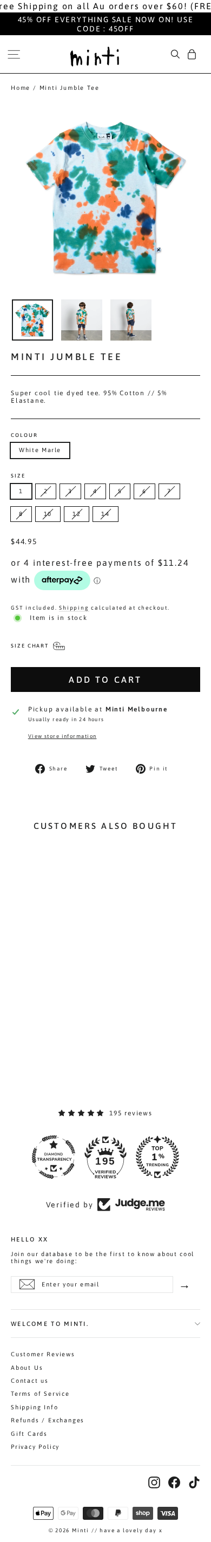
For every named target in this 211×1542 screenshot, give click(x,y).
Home (20, 87)
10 (48, 514)
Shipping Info (34, 1407)
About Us (27, 1367)
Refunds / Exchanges (47, 1420)
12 (76, 514)
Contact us (30, 1380)
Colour (24, 435)
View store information (62, 736)
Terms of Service (40, 1393)
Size (18, 476)
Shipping (74, 607)
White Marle (40, 450)
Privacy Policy (35, 1446)
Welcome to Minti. (50, 1323)
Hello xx (29, 1239)
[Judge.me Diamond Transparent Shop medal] (53, 1157)
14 (105, 514)
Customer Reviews (43, 1354)
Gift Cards (29, 1433)
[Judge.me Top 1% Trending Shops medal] (157, 1157)
